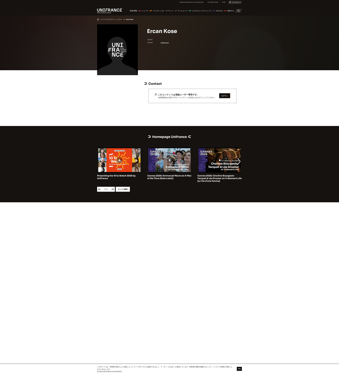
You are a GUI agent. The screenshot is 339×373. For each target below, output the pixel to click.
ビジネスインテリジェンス (201, 11)
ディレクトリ (183, 11)
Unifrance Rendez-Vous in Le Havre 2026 (191, 2)
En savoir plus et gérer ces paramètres (109, 371)
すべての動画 (123, 189)
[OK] (239, 369)
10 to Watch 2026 (212, 2)
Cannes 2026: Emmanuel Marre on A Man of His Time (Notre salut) (119, 177)
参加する (230, 11)
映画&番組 (133, 11)
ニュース (145, 11)
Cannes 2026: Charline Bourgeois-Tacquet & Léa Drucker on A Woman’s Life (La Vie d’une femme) (169, 178)
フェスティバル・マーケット (163, 11)
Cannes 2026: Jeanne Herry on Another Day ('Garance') (218, 177)
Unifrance (219, 11)
